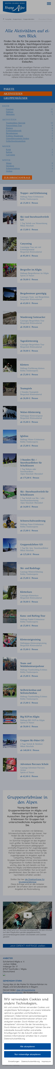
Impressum (46, 1061)
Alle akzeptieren (27, 1046)
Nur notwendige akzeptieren (28, 1054)
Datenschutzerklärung (30, 1061)
